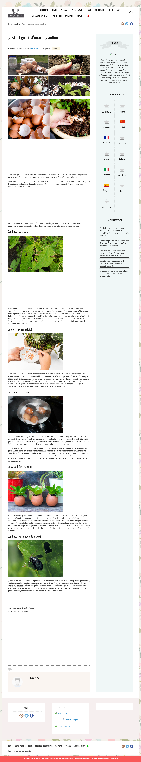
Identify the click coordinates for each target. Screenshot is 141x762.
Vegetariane (77, 10)
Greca (106, 159)
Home (10, 24)
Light (54, 10)
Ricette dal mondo (96, 10)
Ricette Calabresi (40, 10)
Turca (122, 191)
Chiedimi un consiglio (44, 746)
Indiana (122, 159)
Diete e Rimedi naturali (63, 16)
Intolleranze (115, 10)
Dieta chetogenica (40, 16)
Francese (106, 142)
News (79, 16)
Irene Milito (33, 49)
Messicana (122, 175)
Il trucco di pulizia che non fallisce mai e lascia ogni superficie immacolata (114, 273)
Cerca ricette (20, 746)
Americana (106, 112)
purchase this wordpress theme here (106, 758)
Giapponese (122, 143)
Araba (122, 112)
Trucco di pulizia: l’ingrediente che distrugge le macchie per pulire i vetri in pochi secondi (114, 243)
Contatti (58, 746)
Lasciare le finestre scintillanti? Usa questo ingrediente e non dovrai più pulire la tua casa (113, 253)
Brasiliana (107, 127)
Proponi (68, 746)
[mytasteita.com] (62, 726)
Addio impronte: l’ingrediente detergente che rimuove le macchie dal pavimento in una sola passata (114, 232)
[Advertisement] (49, 156)
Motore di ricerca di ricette (62, 708)
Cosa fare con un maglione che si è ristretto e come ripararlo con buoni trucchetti (114, 263)
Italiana (107, 174)
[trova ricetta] (61, 713)
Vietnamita (106, 207)
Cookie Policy (79, 746)
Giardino (17, 24)
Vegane (64, 10)
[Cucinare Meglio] (70, 720)
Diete (30, 746)
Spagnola (106, 190)
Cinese (122, 127)
